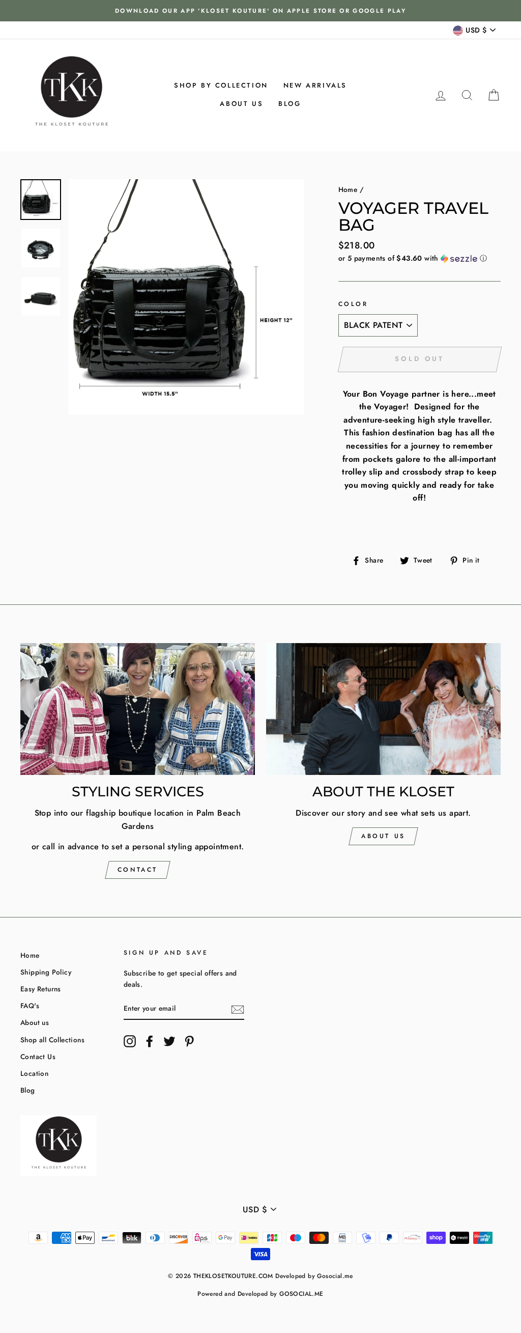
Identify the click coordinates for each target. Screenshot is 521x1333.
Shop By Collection (221, 85)
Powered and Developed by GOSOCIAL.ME (260, 1293)
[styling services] (137, 709)
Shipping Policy (45, 972)
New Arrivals (315, 85)
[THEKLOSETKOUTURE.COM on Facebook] (149, 1041)
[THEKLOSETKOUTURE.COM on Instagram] (130, 1041)
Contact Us (37, 1056)
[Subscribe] (237, 1008)
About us (241, 103)
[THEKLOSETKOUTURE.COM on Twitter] (169, 1041)
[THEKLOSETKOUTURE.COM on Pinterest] (189, 1041)
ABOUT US (383, 836)
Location (34, 1073)
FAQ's (29, 1006)
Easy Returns (40, 989)
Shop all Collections (52, 1040)
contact (138, 869)
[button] (419, 258)
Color (353, 304)
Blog (289, 103)
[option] (260, 10)
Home (348, 189)
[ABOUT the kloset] (383, 709)
